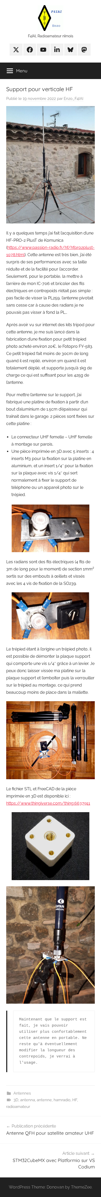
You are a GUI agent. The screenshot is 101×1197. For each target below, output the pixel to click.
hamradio (62, 1100)
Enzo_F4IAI (73, 98)
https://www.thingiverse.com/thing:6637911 (48, 803)
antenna (27, 1100)
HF (74, 1100)
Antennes (22, 1093)
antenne (44, 1100)
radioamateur (18, 1106)
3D (15, 1100)
